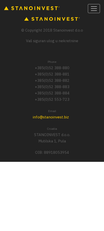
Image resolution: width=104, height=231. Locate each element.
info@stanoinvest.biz (51, 117)
